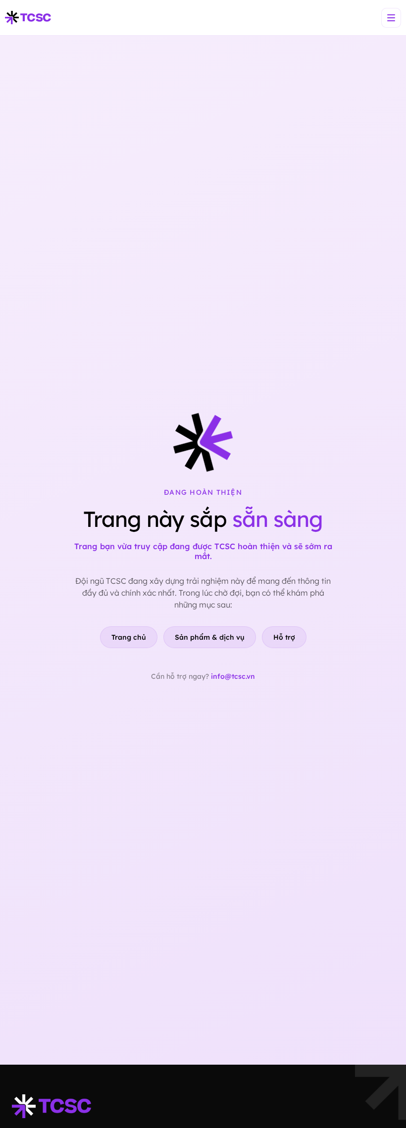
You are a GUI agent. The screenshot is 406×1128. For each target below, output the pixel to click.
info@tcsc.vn (233, 676)
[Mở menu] (391, 18)
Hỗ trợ (284, 637)
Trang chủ (128, 637)
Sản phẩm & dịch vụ (210, 637)
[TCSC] (28, 18)
